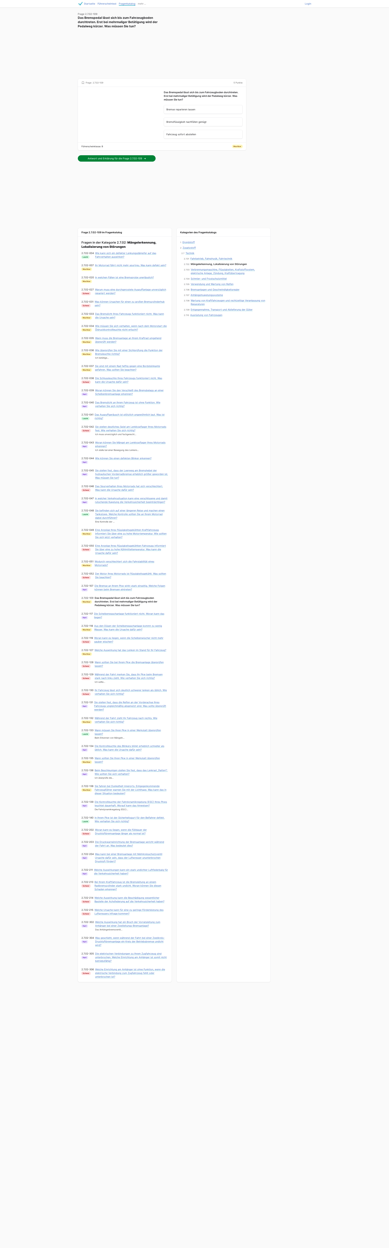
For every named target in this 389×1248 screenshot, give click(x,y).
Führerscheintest (107, 3)
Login (308, 3)
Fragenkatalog (127, 3)
